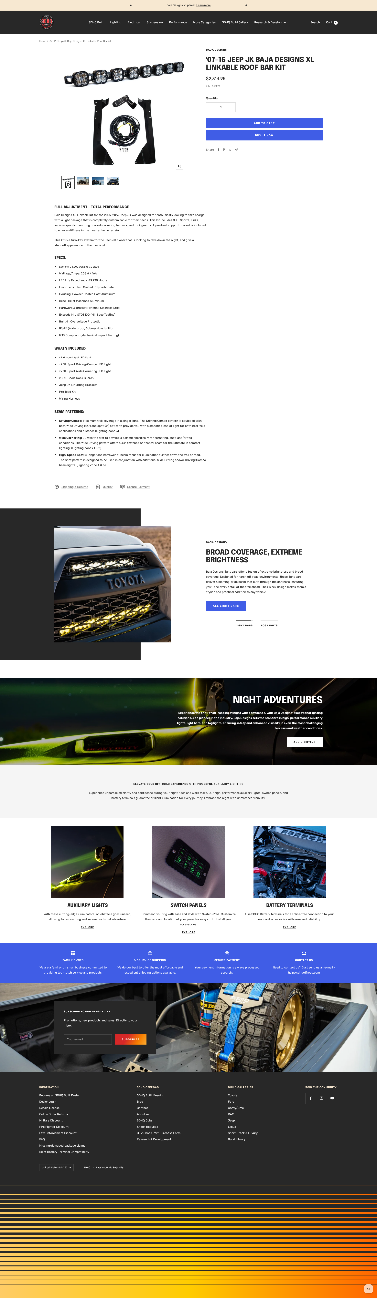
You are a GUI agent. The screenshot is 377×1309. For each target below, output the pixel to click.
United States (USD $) (54, 1167)
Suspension (155, 22)
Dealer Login (47, 1101)
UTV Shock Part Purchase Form (158, 1133)
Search (315, 22)
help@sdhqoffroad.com (304, 972)
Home (42, 41)
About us (143, 1114)
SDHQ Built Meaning (150, 1095)
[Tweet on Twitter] (230, 149)
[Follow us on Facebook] (310, 1098)
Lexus (232, 1127)
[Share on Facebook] (218, 149)
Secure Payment (138, 487)
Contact (142, 1108)
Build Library (236, 1139)
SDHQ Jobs (145, 1120)
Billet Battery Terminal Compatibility (64, 1152)
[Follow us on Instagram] (321, 1098)
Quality (108, 487)
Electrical (134, 22)
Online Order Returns (53, 1114)
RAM (231, 1114)
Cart (331, 22)
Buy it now (264, 135)
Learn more (203, 5)
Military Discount (51, 1120)
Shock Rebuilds (147, 1127)
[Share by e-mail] (236, 149)
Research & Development (271, 22)
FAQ (42, 1139)
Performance (178, 22)
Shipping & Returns (74, 487)
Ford (231, 1101)
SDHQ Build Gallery (235, 22)
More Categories (204, 22)
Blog (140, 1101)
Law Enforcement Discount (58, 1133)
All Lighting (305, 742)
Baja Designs (216, 49)
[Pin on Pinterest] (224, 149)
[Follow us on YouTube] (332, 1098)
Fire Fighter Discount (54, 1127)
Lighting (115, 22)
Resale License (49, 1108)
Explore (87, 927)
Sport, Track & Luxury (243, 1133)
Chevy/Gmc (236, 1108)
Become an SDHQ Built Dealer (59, 1095)
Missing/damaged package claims (62, 1145)
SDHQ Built (96, 22)
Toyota (232, 1095)
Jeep (231, 1120)
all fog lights (226, 605)
